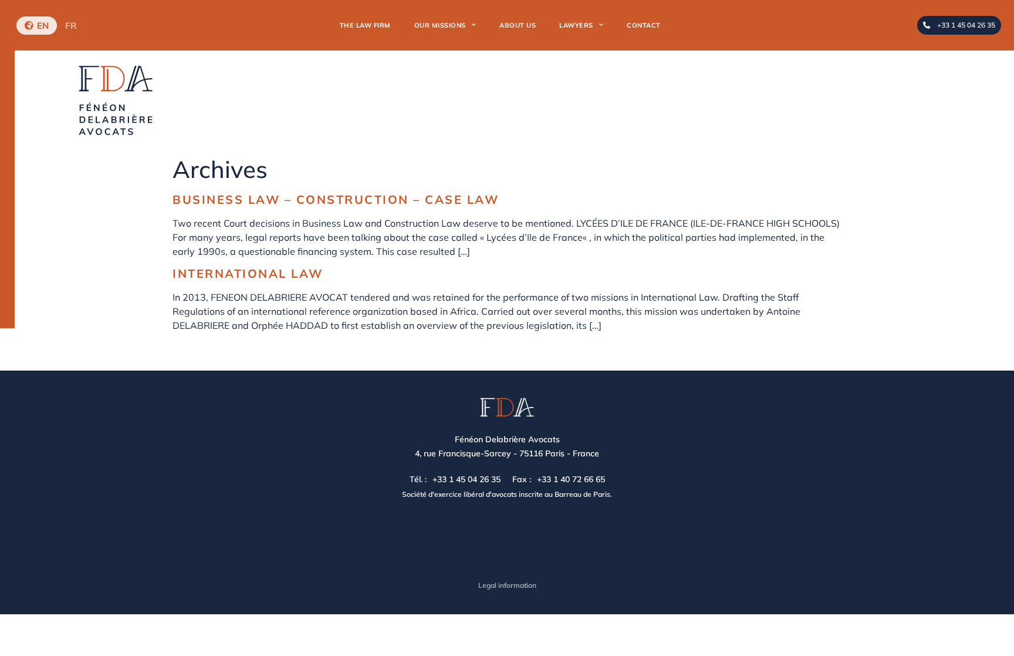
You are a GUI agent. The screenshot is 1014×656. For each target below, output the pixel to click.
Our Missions (440, 25)
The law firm (365, 25)
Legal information (507, 585)
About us (517, 25)
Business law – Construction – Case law (336, 199)
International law (248, 273)
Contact (644, 25)
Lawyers (576, 25)
